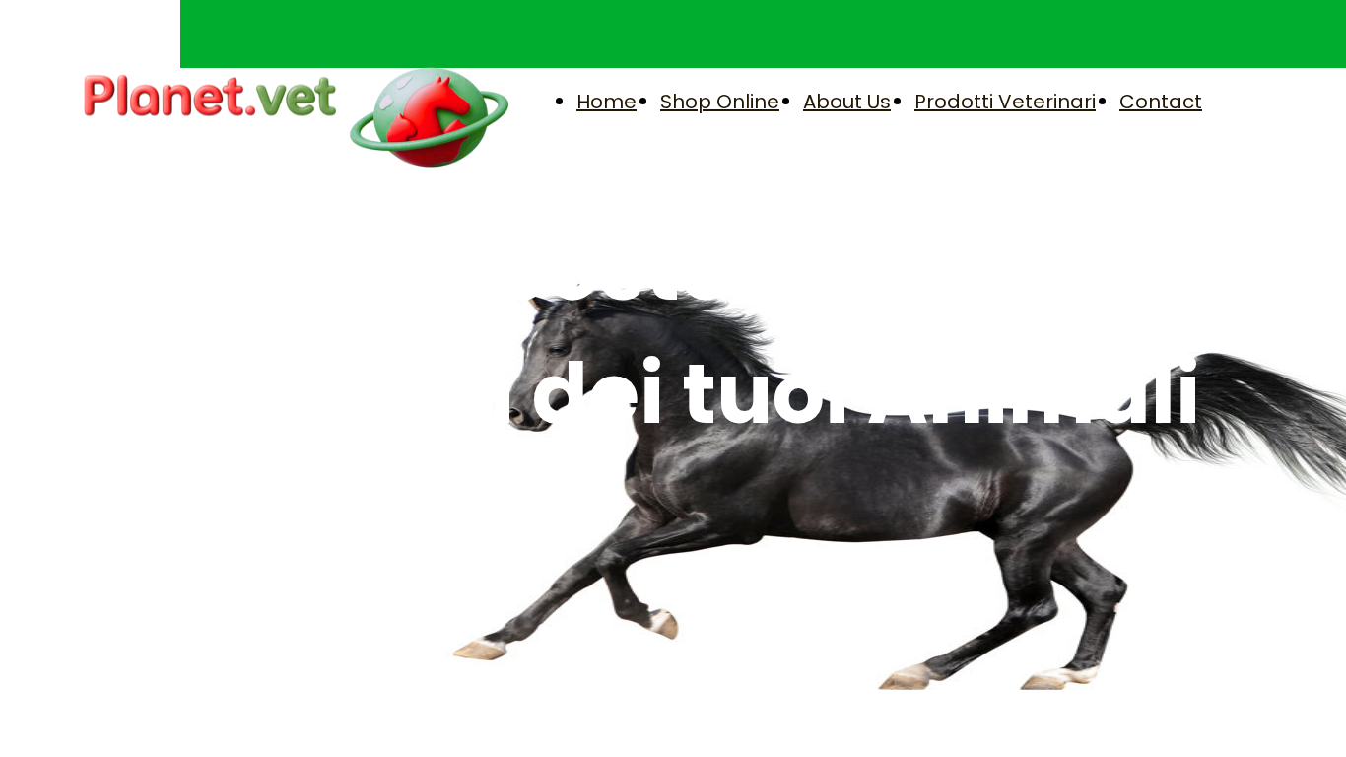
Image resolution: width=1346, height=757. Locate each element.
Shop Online (719, 101)
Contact (1160, 101)
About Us (847, 101)
